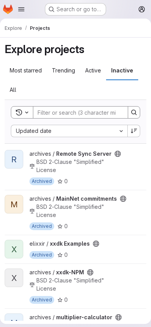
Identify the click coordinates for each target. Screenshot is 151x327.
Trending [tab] (63, 70)
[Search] (134, 112)
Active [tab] (93, 70)
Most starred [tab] (26, 70)
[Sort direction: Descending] (134, 131)
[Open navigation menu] (21, 9)
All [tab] (13, 89)
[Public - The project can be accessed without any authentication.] (118, 154)
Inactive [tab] (122, 70)
